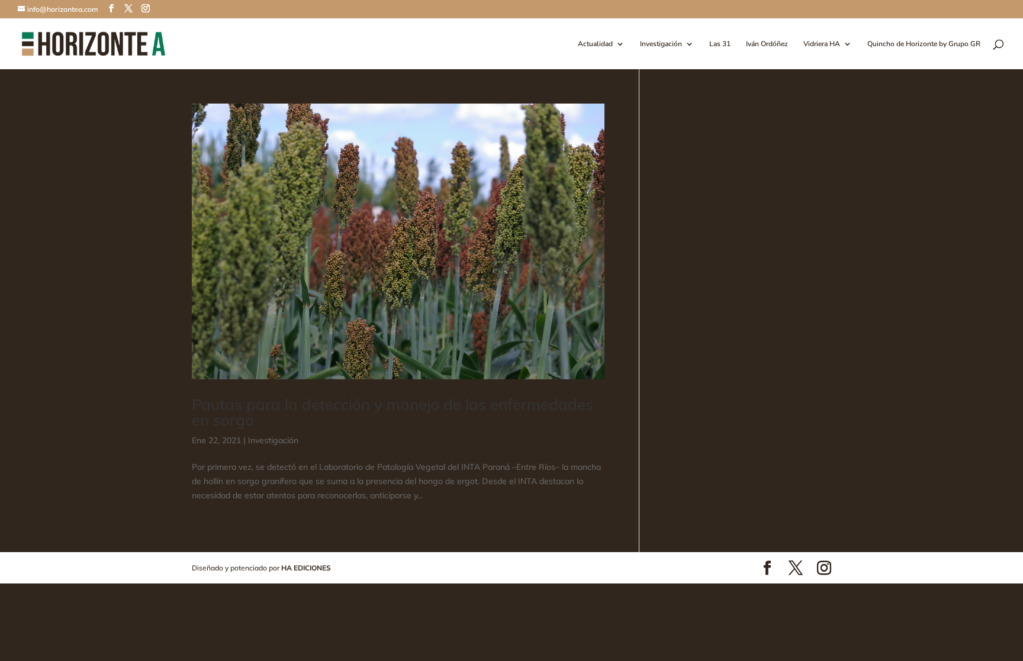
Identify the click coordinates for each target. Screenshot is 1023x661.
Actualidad (595, 44)
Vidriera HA (821, 44)
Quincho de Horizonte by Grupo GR (923, 44)
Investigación (661, 44)
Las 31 (720, 44)
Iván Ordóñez (767, 44)
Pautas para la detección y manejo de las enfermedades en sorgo (392, 412)
